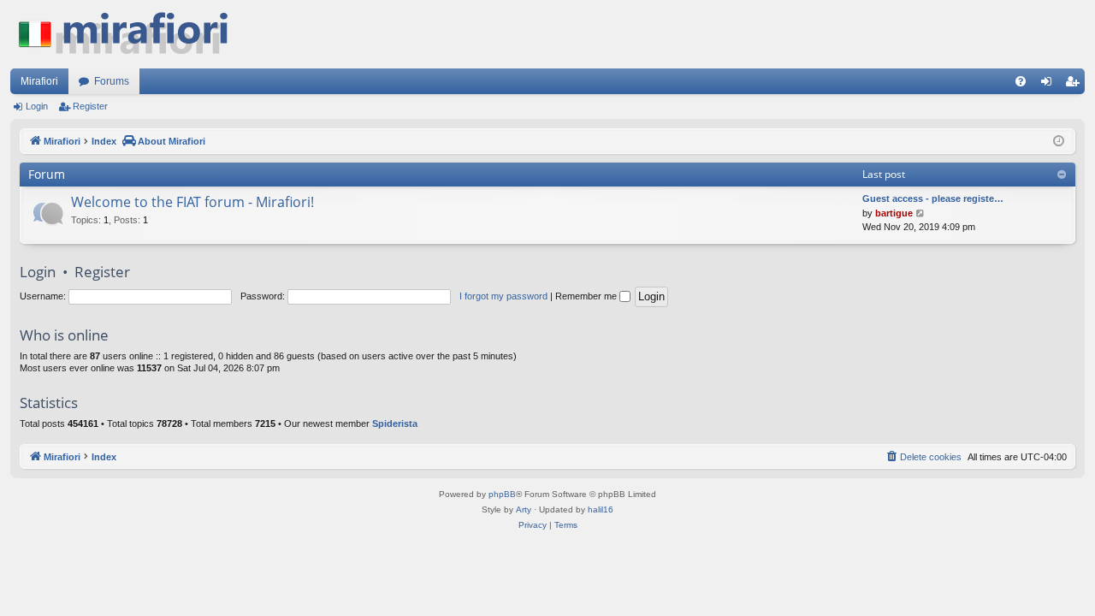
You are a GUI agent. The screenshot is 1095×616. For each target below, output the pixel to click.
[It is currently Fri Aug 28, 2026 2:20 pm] (1058, 141)
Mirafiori (39, 81)
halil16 (600, 509)
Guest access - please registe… (932, 198)
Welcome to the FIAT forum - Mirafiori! (192, 201)
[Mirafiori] (131, 34)
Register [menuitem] (1075, 84)
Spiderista (394, 423)
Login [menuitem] (1049, 84)
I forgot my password (503, 296)
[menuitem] (1020, 81)
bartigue (894, 213)
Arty (523, 509)
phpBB (502, 494)
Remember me (587, 296)
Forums (111, 81)
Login (37, 106)
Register (90, 106)
